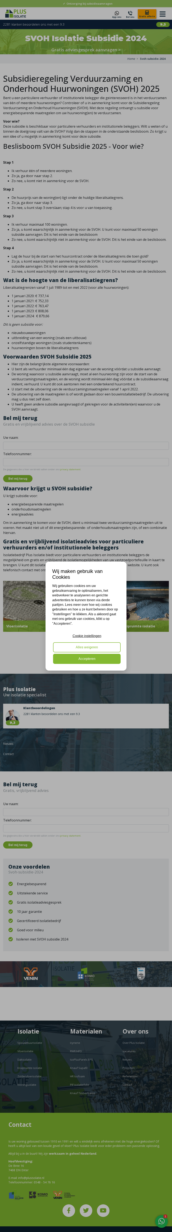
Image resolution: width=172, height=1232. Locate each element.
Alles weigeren (87, 647)
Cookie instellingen (87, 636)
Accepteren (86, 659)
